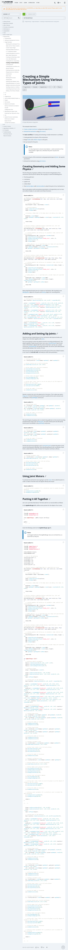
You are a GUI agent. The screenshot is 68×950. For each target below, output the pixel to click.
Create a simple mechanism (31, 129)
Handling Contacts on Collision (13, 87)
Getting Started (6, 21)
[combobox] (59, 3)
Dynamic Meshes (10, 68)
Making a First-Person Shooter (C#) (13, 90)
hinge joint (25, 396)
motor (50, 480)
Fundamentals (8, 38)
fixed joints (40, 421)
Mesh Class (8, 75)
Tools (4, 32)
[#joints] (57, 333)
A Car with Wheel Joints (11, 59)
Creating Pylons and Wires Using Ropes (13, 66)
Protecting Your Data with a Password (13, 113)
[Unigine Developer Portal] (7, 2)
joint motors (42, 131)
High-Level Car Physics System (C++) (13, 45)
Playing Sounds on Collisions (12, 72)
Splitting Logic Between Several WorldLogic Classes (13, 81)
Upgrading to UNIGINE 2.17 (9, 128)
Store (37, 2)
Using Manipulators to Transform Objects (13, 83)
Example (35, 87)
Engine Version (8, 120)
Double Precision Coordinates (11, 117)
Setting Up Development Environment (13, 40)
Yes (38, 947)
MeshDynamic (26, 292)
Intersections (9, 74)
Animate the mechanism (30, 131)
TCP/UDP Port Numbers (10, 122)
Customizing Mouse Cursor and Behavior (13, 53)
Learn (25, 2)
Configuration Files (9, 109)
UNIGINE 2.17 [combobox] (6, 14)
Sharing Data (9, 79)
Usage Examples (8, 42)
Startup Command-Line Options (12, 105)
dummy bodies (40, 186)
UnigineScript (8, 96)
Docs (21, 2)
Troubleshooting (7, 132)
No (43, 947)
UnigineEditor (6, 30)
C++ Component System (11, 51)
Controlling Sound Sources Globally (13, 89)
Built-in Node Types (7, 34)
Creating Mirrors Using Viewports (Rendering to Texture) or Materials (13, 60)
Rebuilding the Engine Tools (11, 111)
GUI (5, 115)
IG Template (6, 130)
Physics (59, 87)
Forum (16, 2)
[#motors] (45, 476)
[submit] (19, 18)
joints (50, 129)
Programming (6, 36)
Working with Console (11, 77)
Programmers (26, 87)
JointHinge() (34, 397)
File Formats (7, 102)
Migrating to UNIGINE (8, 23)
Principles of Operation (8, 27)
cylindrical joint (52, 343)
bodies (29, 139)
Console (6, 107)
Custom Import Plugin (11, 47)
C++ (5, 92)
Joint (24, 90)
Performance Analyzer (9, 119)
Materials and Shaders (10, 104)
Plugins (6, 100)
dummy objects (30, 186)
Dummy (44, 292)
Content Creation (7, 126)
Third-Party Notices (7, 133)
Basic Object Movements (11, 55)
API (4, 124)
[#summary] (49, 499)
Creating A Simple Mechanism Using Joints (13, 62)
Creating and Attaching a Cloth (13, 57)
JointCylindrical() (32, 346)
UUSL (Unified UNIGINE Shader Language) (13, 98)
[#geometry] (32, 169)
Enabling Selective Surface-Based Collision (13, 70)
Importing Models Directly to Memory (13, 49)
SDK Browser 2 (6, 29)
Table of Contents (7, 135)
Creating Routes (9, 64)
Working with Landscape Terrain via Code (13, 44)
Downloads (31, 2)
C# (5, 94)
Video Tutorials (6, 25)
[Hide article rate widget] (47, 947)
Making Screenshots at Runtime (13, 85)
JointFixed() (41, 423)
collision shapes (37, 139)
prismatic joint (47, 445)
